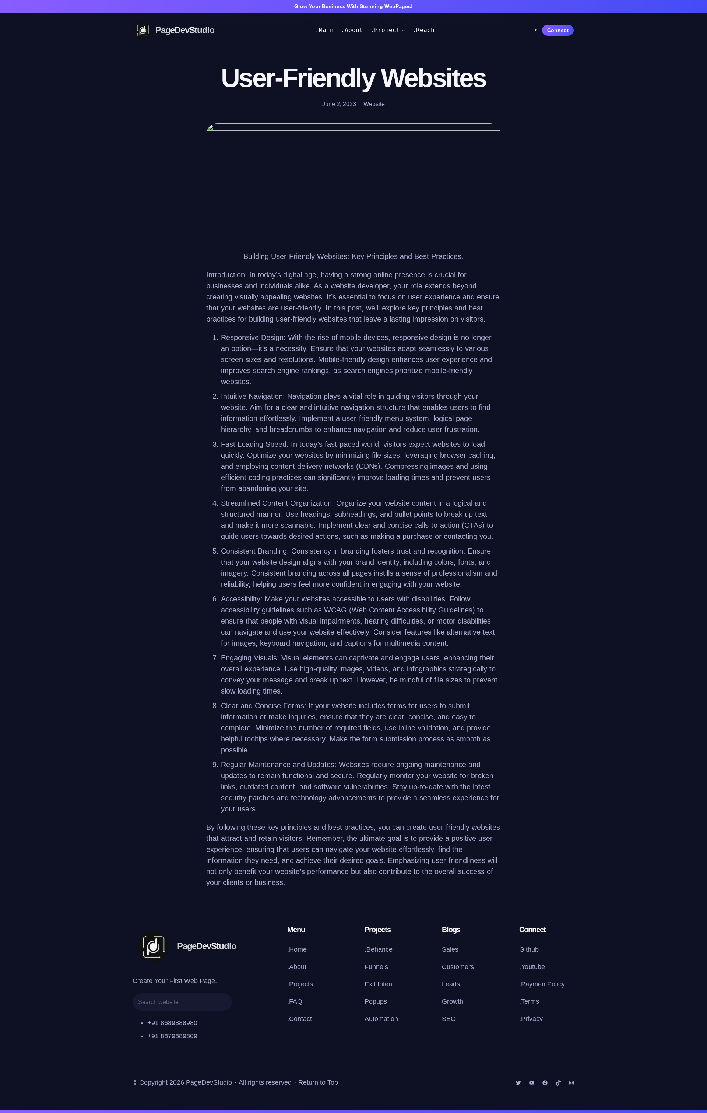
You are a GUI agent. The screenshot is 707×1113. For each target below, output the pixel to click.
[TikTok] (558, 1083)
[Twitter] (518, 1083)
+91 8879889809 (172, 1036)
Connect (558, 30)
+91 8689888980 (172, 1022)
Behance (379, 949)
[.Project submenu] (403, 30)
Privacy (532, 1018)
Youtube (533, 966)
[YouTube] (532, 1083)
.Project (385, 30)
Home (298, 949)
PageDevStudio (184, 30)
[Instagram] (571, 1083)
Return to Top (318, 1082)
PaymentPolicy (543, 984)
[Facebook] (545, 1083)
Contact (300, 1018)
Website (374, 104)
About (297, 966)
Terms (530, 1001)
